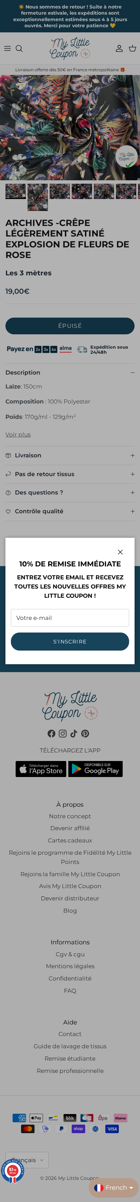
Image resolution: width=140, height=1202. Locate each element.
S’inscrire (70, 641)
